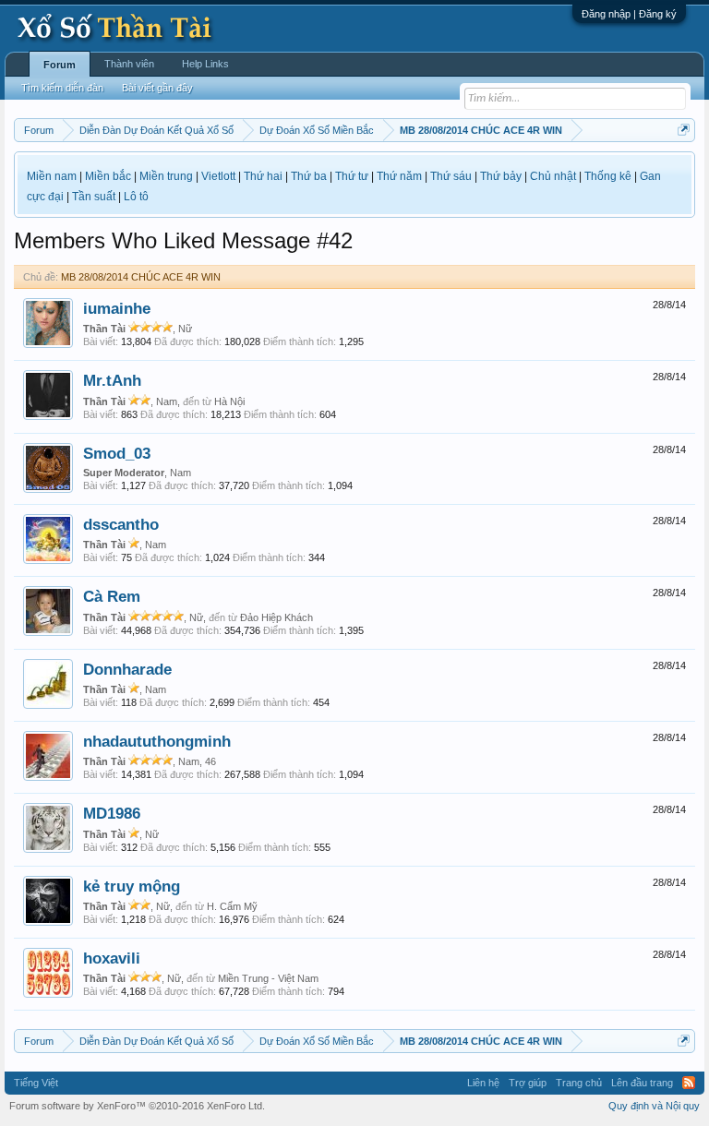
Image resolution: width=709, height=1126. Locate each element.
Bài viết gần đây (157, 87)
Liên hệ (483, 1082)
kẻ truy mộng (131, 886)
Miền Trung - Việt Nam (268, 978)
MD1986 (111, 813)
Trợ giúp (528, 1082)
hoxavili (111, 958)
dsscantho (121, 524)
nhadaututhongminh (157, 741)
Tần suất (93, 196)
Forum (59, 64)
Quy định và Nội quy (654, 1105)
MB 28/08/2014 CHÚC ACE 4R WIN (141, 276)
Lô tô (136, 196)
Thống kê (607, 176)
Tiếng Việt (36, 1082)
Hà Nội (229, 401)
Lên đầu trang (642, 1082)
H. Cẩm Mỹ (232, 906)
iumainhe (116, 308)
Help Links (205, 63)
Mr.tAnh (112, 380)
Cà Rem (111, 596)
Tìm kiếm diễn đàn (62, 87)
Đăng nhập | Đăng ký (629, 13)
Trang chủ (579, 1082)
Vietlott (218, 176)
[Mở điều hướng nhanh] (684, 130)
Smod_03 (116, 453)
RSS (688, 1082)
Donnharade (127, 669)
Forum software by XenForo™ (137, 1105)
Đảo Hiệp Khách (276, 617)
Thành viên (129, 63)
